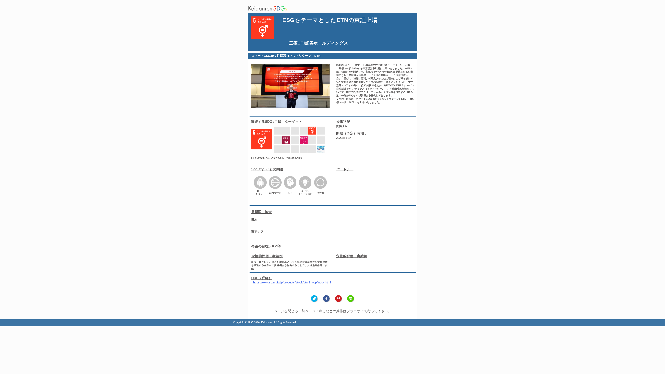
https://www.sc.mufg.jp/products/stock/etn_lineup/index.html (292, 282)
